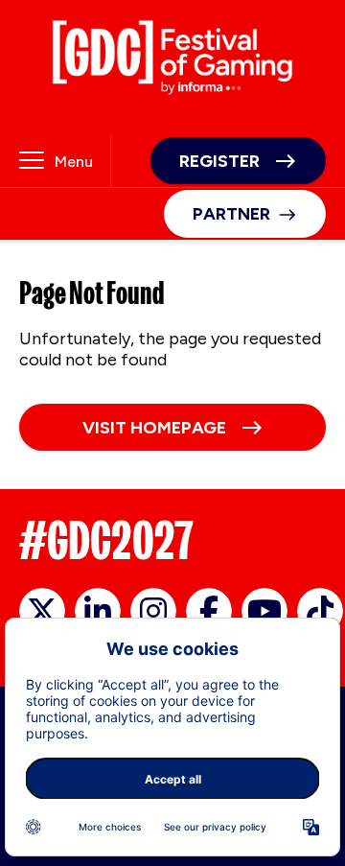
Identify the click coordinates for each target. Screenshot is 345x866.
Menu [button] (74, 161)
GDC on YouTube (265, 611)
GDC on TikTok (320, 611)
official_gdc (42, 611)
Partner (231, 213)
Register (219, 161)
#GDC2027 (106, 540)
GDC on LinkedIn (98, 611)
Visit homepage (154, 427)
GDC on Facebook (209, 611)
